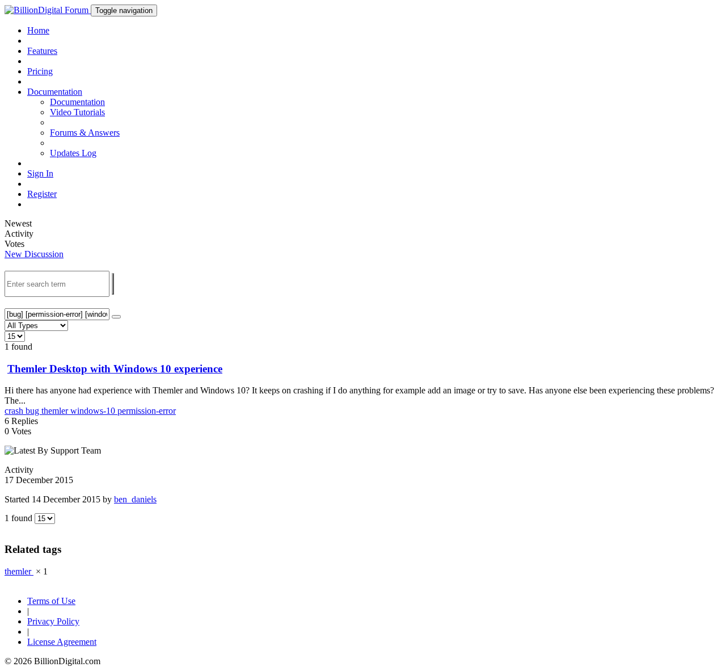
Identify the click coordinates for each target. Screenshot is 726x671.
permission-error (146, 411)
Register (42, 194)
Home (38, 30)
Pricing (40, 71)
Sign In (40, 173)
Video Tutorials (77, 112)
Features (42, 51)
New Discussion (34, 254)
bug (33, 411)
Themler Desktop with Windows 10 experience (114, 369)
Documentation (77, 102)
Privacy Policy (53, 621)
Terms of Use (51, 601)
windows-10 (93, 411)
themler (55, 411)
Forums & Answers (85, 132)
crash (15, 411)
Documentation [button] (54, 92)
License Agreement (61, 642)
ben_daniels (135, 499)
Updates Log (73, 153)
